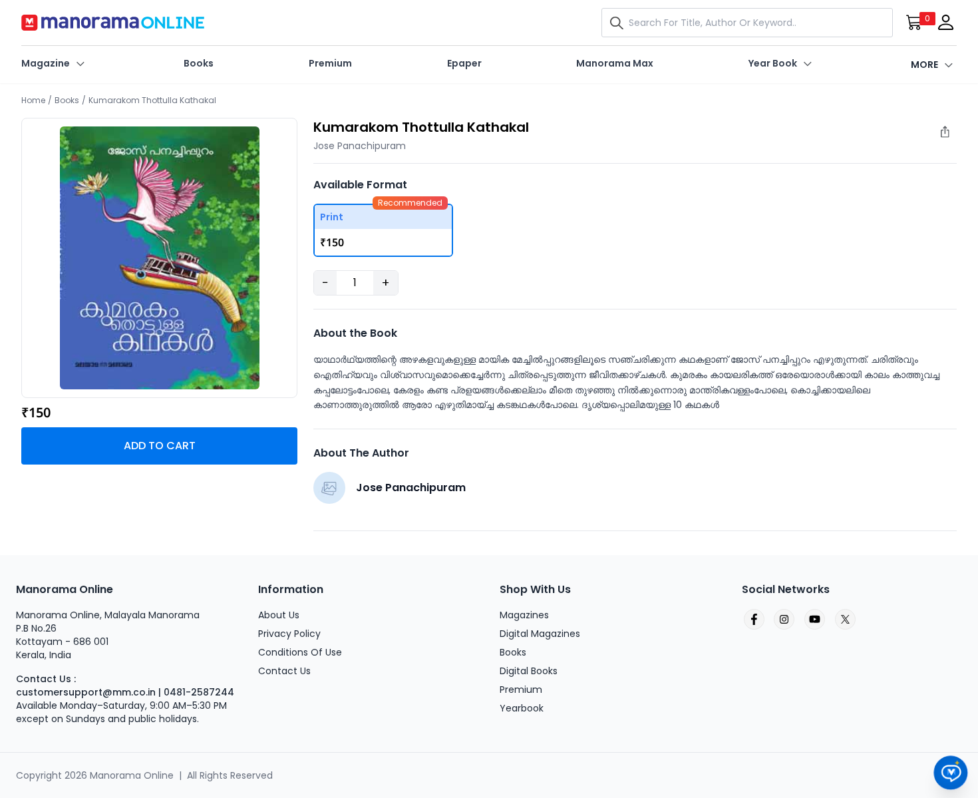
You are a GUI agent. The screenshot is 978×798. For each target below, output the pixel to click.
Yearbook (522, 708)
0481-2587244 (199, 692)
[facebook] (753, 619)
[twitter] (845, 619)
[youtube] (814, 619)
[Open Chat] (951, 773)
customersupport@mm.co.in (86, 692)
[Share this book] (951, 135)
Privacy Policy (289, 633)
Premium (330, 63)
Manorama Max (614, 63)
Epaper (464, 63)
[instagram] (783, 619)
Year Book (772, 63)
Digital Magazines (540, 633)
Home (33, 100)
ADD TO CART (160, 445)
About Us (278, 615)
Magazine (45, 63)
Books (199, 63)
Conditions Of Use (300, 652)
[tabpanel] (159, 257)
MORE (924, 64)
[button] (619, 22)
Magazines (524, 615)
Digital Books (529, 671)
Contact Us (284, 671)
